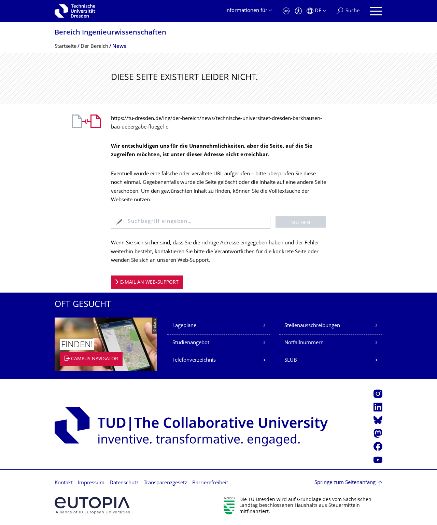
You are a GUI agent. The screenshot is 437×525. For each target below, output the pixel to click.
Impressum (91, 483)
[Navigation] (376, 11)
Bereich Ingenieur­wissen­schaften (110, 33)
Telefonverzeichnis (194, 360)
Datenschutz (124, 483)
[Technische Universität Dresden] (75, 11)
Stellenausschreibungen (312, 325)
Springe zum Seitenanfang (345, 482)
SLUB (290, 360)
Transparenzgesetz (165, 483)
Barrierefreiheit (210, 483)
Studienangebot (190, 343)
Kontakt (64, 483)
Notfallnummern (304, 343)
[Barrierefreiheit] (298, 11)
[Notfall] (286, 11)
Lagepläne (184, 325)
